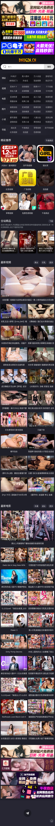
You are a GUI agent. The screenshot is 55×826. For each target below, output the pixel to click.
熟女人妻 (13, 91)
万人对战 (37, 76)
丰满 (36, 506)
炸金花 (25, 80)
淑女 (44, 506)
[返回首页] (51, 820)
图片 (4, 109)
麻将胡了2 (13, 80)
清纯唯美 (25, 111)
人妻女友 (37, 117)
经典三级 (25, 101)
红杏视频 (13, 132)
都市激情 (13, 117)
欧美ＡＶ (37, 86)
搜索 (49, 66)
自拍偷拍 (25, 86)
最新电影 (6, 506)
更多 (51, 262)
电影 (4, 98)
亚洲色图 (25, 107)
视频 (4, 88)
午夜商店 (25, 128)
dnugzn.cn (27, 60)
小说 (4, 119)
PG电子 (13, 76)
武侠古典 (49, 117)
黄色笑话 (37, 122)
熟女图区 (37, 111)
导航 (4, 129)
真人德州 (25, 76)
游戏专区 (49, 76)
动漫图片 (49, 107)
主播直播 (37, 91)
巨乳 (44, 262)
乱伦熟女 (37, 101)
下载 (51, 221)
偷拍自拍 (25, 97)
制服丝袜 (13, 101)
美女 (36, 262)
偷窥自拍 (13, 107)
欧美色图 (37, 107)
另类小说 (25, 122)
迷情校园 (13, 122)
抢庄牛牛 (49, 80)
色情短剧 (37, 132)
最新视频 (6, 262)
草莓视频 (37, 128)
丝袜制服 (25, 91)
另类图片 (49, 111)
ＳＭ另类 (49, 91)
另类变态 (49, 101)
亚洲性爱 (13, 97)
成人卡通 (37, 97)
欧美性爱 (49, 97)
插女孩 (13, 128)
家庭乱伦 (25, 117)
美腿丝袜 (13, 111)
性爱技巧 (49, 122)
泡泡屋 (25, 132)
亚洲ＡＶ (13, 86)
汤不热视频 (49, 128)
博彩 (4, 78)
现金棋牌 (37, 80)
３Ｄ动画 (49, 86)
